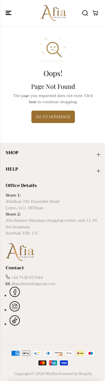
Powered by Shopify (75, 374)
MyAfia (51, 374)
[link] (53, 252)
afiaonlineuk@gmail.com (33, 283)
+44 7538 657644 (27, 277)
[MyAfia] (53, 13)
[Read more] (15, 293)
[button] (9, 13)
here (32, 101)
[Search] (85, 13)
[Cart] (95, 13)
